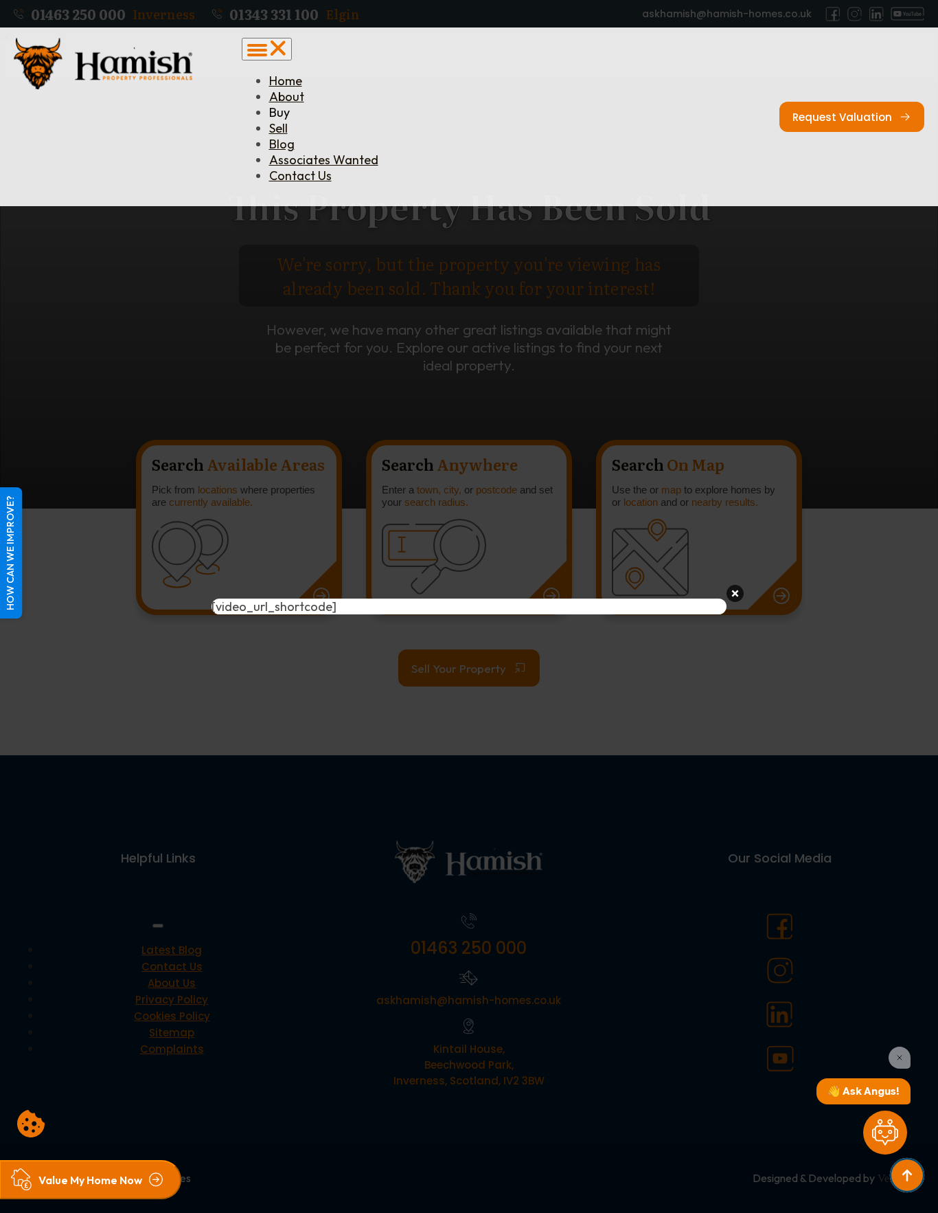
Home (285, 81)
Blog (282, 144)
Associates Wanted (323, 160)
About (286, 96)
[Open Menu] (267, 49)
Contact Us (300, 175)
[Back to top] (907, 1175)
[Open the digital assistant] (885, 1133)
